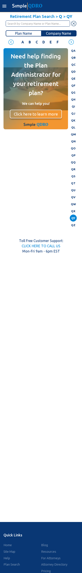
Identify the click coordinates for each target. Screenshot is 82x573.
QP (73, 155)
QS (73, 176)
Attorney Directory (54, 564)
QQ (73, 162)
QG (73, 92)
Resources (48, 551)
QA (73, 50)
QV (73, 197)
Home (7, 545)
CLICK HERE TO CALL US (41, 246)
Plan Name (23, 33)
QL (73, 127)
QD (73, 71)
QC (73, 64)
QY (73, 218)
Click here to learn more (36, 114)
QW (73, 204)
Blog (44, 545)
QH (73, 99)
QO (73, 148)
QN (73, 141)
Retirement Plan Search (32, 16)
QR (73, 169)
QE (73, 78)
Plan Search (11, 564)
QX (73, 211)
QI (73, 106)
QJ (73, 113)
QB (73, 57)
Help (6, 558)
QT (73, 183)
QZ (73, 225)
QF (73, 85)
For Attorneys (51, 558)
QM (73, 134)
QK (73, 120)
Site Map (9, 551)
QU (73, 190)
